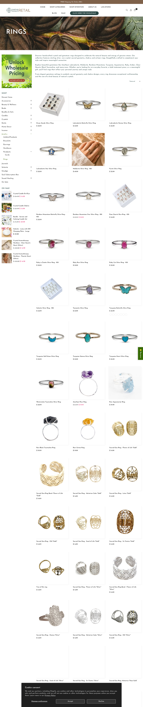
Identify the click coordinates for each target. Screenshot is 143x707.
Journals (5, 164)
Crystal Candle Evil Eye (21, 193)
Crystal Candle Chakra (21, 206)
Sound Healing (7, 178)
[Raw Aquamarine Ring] (124, 382)
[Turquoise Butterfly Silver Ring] (124, 288)
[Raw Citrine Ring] (88, 428)
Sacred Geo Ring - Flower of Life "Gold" (123, 447)
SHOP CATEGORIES (57, 7)
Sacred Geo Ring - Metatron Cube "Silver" (87, 635)
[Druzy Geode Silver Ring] (51, 103)
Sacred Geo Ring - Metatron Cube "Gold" (87, 493)
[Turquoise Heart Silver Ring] (124, 337)
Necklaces (7, 148)
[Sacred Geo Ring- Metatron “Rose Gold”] (124, 661)
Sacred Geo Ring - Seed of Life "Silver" (50, 680)
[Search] (127, 10)
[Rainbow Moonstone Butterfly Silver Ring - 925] (51, 195)
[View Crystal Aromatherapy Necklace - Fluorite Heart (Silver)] (7, 258)
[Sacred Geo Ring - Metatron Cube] (88, 474)
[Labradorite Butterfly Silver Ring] (88, 103)
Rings (5, 159)
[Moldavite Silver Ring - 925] (88, 149)
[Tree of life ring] (51, 567)
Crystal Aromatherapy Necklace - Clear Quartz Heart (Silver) (21, 243)
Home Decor (7, 127)
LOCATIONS (106, 7)
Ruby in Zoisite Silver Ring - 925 (47, 262)
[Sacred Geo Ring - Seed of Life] (88, 522)
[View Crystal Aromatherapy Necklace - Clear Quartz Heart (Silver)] (7, 245)
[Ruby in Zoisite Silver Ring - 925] (51, 243)
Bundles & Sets (7, 112)
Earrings (6, 144)
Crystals (5, 119)
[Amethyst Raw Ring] (88, 382)
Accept (70, 701)
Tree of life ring (41, 587)
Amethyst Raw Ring (80, 402)
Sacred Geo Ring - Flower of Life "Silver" (87, 587)
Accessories (6, 101)
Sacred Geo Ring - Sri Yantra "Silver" (86, 680)
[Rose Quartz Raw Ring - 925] (124, 195)
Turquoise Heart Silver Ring (118, 356)
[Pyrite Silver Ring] (124, 149)
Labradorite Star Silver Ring (46, 168)
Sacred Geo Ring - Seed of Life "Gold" (86, 541)
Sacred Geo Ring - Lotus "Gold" (120, 493)
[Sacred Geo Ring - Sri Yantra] (124, 522)
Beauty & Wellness (9, 105)
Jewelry (4, 134)
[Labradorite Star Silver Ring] (51, 149)
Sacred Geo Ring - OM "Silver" (120, 635)
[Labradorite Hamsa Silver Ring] (124, 103)
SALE (63, 13)
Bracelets (7, 141)
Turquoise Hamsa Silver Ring (83, 356)
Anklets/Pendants (10, 137)
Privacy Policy (50, 695)
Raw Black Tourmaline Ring (45, 447)
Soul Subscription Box (10, 175)
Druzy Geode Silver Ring (45, 123)
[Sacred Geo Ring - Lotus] (124, 474)
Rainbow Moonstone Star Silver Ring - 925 (87, 214)
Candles (5, 116)
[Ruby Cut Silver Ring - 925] (124, 243)
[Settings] (131, 10)
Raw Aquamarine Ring (117, 402)
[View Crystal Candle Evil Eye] (7, 196)
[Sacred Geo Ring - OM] (51, 522)
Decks (4, 123)
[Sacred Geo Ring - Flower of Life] (124, 428)
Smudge (5, 171)
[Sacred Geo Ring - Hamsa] (51, 615)
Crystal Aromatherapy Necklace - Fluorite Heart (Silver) (22, 256)
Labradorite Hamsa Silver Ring (120, 123)
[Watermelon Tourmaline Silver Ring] (51, 382)
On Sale (5, 182)
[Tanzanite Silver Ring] (88, 288)
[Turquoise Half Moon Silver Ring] (51, 337)
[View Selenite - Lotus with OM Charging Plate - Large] (7, 232)
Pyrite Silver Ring (115, 168)
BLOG (54, 13)
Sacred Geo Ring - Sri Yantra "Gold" (122, 541)
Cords (7, 155)
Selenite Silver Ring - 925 (45, 308)
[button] (135, 10)
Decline (101, 701)
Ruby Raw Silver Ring (80, 262)
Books (4, 108)
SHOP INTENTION (76, 7)
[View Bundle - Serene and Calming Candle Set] (7, 220)
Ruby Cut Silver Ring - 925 (118, 262)
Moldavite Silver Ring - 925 (82, 168)
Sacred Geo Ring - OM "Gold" (46, 541)
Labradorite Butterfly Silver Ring (84, 123)
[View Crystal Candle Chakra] (7, 208)
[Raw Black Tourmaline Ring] (51, 428)
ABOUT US (92, 7)
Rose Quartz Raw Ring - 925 (119, 214)
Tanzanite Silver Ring (80, 308)
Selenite (5, 167)
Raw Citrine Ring (79, 447)
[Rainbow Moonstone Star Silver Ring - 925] (88, 195)
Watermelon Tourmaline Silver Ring (48, 402)
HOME (42, 7)
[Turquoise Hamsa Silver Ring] (88, 337)
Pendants (7, 152)
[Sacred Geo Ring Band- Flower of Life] (51, 474)
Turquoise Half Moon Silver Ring (47, 356)
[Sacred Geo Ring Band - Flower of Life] (124, 567)
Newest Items (7, 97)
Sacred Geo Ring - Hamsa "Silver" (48, 635)
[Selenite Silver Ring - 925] (51, 288)
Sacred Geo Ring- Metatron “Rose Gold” (123, 680)
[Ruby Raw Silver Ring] (88, 243)
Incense (4, 130)
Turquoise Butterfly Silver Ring (119, 308)
